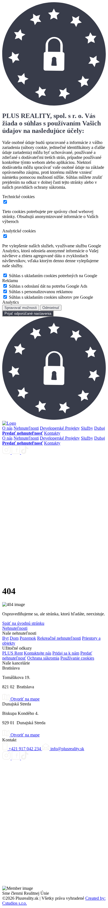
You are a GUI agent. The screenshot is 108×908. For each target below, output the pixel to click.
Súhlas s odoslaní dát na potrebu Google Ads (48, 286)
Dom (14, 638)
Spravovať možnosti (20, 308)
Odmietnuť (50, 308)
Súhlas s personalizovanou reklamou (41, 291)
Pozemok (28, 638)
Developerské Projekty (60, 428)
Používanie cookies (77, 658)
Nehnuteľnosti (26, 428)
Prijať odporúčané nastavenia (27, 313)
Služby (87, 428)
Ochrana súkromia (43, 658)
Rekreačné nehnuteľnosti (59, 638)
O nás (7, 428)
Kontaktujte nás (37, 653)
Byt (5, 638)
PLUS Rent (12, 653)
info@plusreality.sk (66, 748)
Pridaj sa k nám (65, 653)
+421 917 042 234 (24, 748)
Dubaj (99, 428)
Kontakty (52, 433)
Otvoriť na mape (24, 699)
